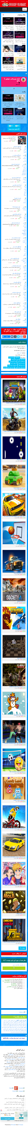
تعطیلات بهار (18, 319)
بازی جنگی (12, 1027)
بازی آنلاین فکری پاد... (17, 282)
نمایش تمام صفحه (13, 129)
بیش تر (23, 948)
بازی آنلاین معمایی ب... (16, 155)
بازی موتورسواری (12, 361)
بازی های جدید (6, 1030)
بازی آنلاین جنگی (21, 1022)
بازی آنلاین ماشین (14, 1024)
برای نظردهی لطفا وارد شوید (19, 965)
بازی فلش (22, 1029)
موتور (5, 367)
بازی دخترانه (6, 1027)
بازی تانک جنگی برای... (16, 273)
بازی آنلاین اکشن (11, 1020)
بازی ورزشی (11, 357)
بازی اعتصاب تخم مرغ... (16, 177)
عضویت (3, 1)
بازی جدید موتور (22, 363)
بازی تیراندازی (6, 1025)
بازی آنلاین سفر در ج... (17, 246)
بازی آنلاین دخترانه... (16, 302)
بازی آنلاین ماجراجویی (22, 1024)
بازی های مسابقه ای (11, 1059)
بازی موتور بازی (11, 367)
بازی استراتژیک (17, 1025)
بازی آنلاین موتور (14, 363)
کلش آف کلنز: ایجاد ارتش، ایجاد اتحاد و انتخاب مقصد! (14, 1104)
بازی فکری (16, 1029)
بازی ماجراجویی (11, 1029)
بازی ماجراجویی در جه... (14, 258)
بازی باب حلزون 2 (17, 198)
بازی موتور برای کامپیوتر (20, 367)
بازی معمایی (23, 1030)
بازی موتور (19, 352)
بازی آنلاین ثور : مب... (12, 136)
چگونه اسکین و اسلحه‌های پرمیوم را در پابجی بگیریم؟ (14, 1099)
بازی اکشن (11, 1025)
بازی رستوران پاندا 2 (16, 206)
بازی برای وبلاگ (18, 1120)
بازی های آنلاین (12, 1030)
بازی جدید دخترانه (17, 1027)
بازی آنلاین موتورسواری (12, 365)
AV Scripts (20, 1124)
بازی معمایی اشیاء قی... (16, 265)
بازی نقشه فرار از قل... (15, 222)
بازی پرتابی (13, 1032)
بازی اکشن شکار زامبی (17, 214)
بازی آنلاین (17, 357)
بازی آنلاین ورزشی (21, 361)
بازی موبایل (17, 1030)
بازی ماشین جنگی (17, 311)
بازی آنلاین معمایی (7, 1024)
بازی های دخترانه (23, 1032)
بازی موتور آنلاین (22, 365)
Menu (24, 10)
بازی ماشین (5, 1029)
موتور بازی (17, 359)
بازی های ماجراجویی (19, 1065)
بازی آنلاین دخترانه (14, 1022)
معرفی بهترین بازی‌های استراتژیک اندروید (15, 1102)
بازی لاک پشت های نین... (17, 185)
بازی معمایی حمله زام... (16, 292)
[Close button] (27, 1110)
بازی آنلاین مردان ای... (17, 146)
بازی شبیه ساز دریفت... (15, 164)
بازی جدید (23, 1027)
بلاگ (8, 1120)
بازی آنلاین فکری (6, 1022)
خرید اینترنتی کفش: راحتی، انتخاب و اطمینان (14, 1107)
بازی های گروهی (11, 1069)
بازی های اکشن (21, 1057)
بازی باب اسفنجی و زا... (16, 237)
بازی (12, 359)
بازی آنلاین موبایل (23, 1025)
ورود (7, 1)
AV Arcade (13, 1124)
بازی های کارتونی (9, 1066)
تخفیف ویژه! (7, 1118)
